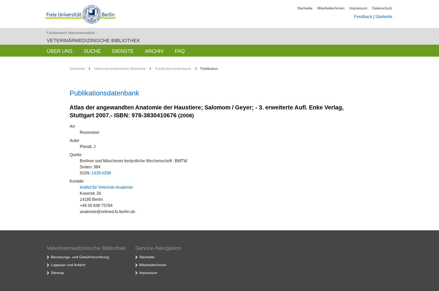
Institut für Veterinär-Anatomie (106, 187)
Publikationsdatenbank (173, 69)
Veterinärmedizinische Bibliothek (93, 40)
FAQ (180, 51)
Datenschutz (382, 8)
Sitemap (57, 273)
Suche (92, 51)
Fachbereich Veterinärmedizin (72, 33)
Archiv (154, 51)
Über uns (59, 51)
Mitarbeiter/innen (330, 8)
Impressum (358, 8)
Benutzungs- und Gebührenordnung (80, 257)
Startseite (304, 8)
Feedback (363, 16)
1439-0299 (101, 173)
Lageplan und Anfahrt (68, 265)
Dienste (123, 51)
